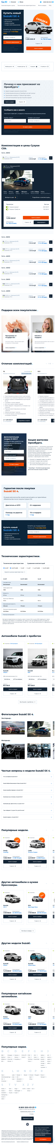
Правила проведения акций (23, 1141)
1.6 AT (22, 568)
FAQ (50, 5)
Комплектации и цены (8, 5)
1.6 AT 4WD (46, 568)
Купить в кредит (38, 48)
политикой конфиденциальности (35, 130)
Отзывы (32, 1114)
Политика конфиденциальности (8, 1141)
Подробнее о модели (24, 420)
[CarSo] (4, 2)
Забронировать (41, 222)
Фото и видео (42, 5)
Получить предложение (12, 42)
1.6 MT (6, 568)
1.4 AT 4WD (36, 568)
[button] (3, 180)
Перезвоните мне (27, 1118)
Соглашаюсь (43, 1139)
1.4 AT (28, 568)
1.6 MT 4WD (14, 568)
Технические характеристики (27, 5)
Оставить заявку (27, 127)
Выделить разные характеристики (14, 572)
